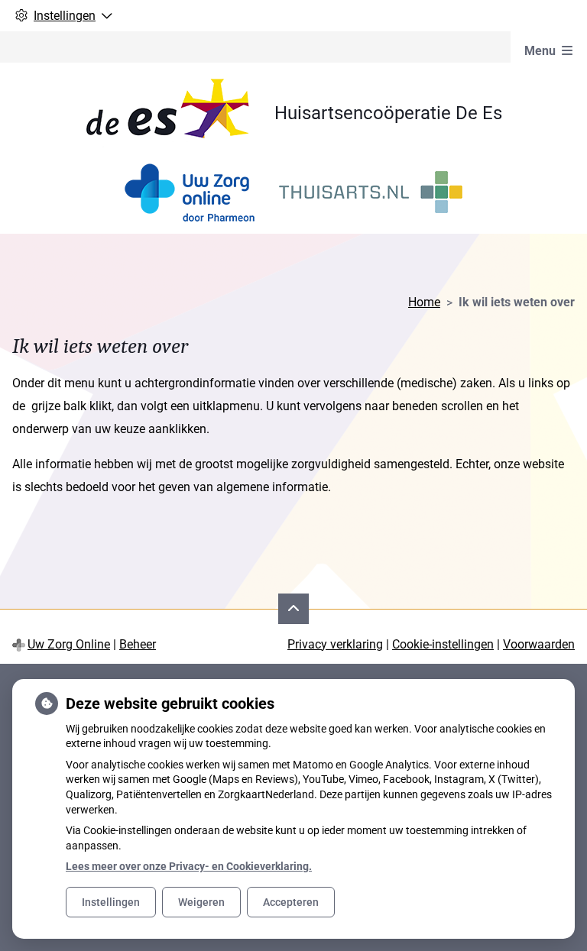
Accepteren (291, 902)
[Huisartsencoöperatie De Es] (180, 113)
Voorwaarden (539, 644)
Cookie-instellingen (443, 644)
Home (424, 302)
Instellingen (111, 902)
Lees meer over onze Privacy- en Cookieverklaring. (189, 866)
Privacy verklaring (335, 644)
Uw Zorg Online (69, 644)
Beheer (137, 644)
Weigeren (201, 902)
